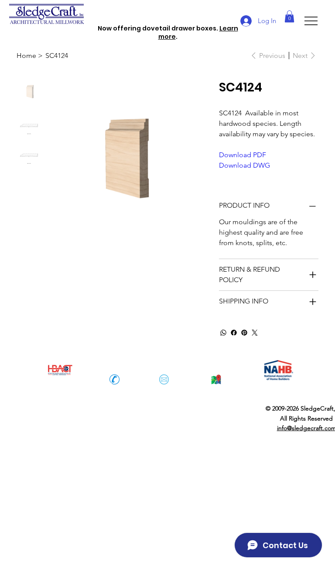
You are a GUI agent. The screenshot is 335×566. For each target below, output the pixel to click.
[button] (289, 16)
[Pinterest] (244, 332)
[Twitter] (254, 332)
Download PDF (242, 155)
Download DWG (244, 165)
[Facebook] (233, 332)
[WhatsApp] (223, 332)
